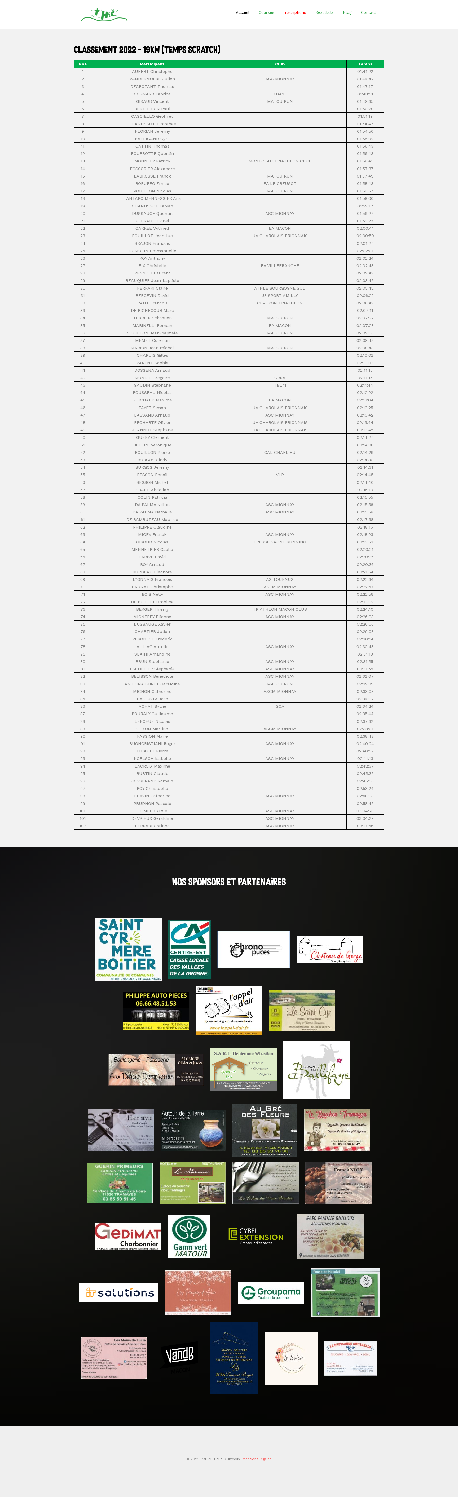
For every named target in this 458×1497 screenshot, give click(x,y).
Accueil (242, 12)
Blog (347, 12)
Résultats (324, 12)
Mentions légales (257, 1459)
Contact (368, 12)
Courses (266, 12)
